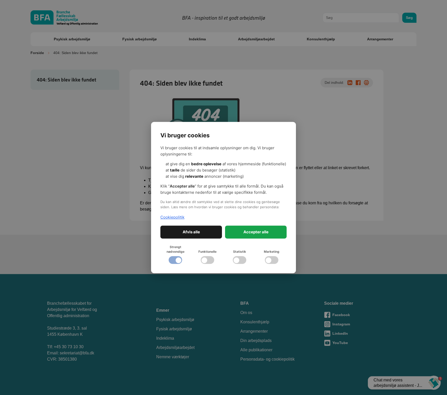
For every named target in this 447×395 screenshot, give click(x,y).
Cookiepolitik (172, 217)
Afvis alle (191, 231)
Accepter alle (256, 231)
